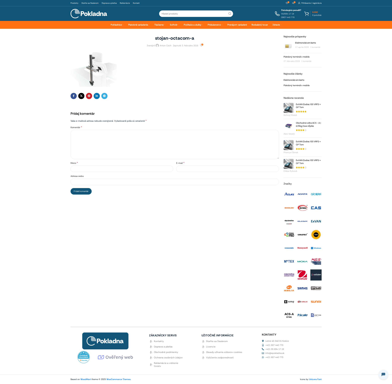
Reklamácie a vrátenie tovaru (166, 365)
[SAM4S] (302, 288)
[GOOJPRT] (302, 234)
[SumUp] (289, 301)
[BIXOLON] (289, 207)
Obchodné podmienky (166, 352)
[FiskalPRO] (289, 234)
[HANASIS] (289, 248)
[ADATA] (302, 194)
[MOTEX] (289, 261)
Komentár (76, 127)
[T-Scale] (302, 315)
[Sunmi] (315, 301)
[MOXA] (302, 261)
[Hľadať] (230, 13)
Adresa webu (77, 176)
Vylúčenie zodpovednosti (220, 357)
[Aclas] (289, 194)
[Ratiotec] (315, 274)
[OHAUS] (302, 274)
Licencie (210, 346)
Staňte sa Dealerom (217, 341)
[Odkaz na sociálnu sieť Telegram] (104, 96)
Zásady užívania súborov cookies (224, 352)
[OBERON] (289, 274)
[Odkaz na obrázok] (105, 340)
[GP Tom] (315, 234)
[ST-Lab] (315, 288)
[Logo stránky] (89, 13)
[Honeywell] (302, 248)
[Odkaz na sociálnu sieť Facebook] (74, 96)
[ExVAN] (315, 221)
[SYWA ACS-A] (289, 315)
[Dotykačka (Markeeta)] (289, 220)
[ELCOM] (302, 221)
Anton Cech (165, 45)
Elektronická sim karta (305, 43)
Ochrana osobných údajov (168, 357)
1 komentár (315, 47)
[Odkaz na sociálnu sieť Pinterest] (89, 96)
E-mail (180, 163)
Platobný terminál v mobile (297, 57)
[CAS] (315, 207)
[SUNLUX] (302, 301)
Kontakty (159, 341)
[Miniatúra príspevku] (288, 46)
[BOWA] (302, 207)
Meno (74, 163)
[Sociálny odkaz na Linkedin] (97, 96)
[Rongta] (289, 288)
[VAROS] (315, 315)
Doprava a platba (163, 346)
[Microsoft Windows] (315, 248)
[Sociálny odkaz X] (81, 96)
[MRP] (315, 261)
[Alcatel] (315, 194)
